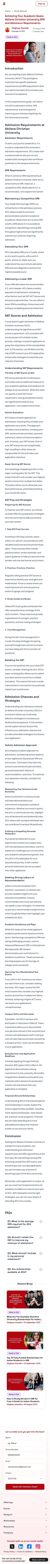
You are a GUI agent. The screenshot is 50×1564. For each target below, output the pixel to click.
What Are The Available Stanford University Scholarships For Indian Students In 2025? (24, 1318)
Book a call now (38, 1559)
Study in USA (12, 37)
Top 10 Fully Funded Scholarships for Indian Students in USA (25, 1359)
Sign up (41, 3)
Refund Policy (40, 1552)
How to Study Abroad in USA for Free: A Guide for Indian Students (23, 1400)
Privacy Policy (9, 1552)
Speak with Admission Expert (25, 1487)
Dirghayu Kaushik (20, 28)
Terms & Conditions (25, 1552)
